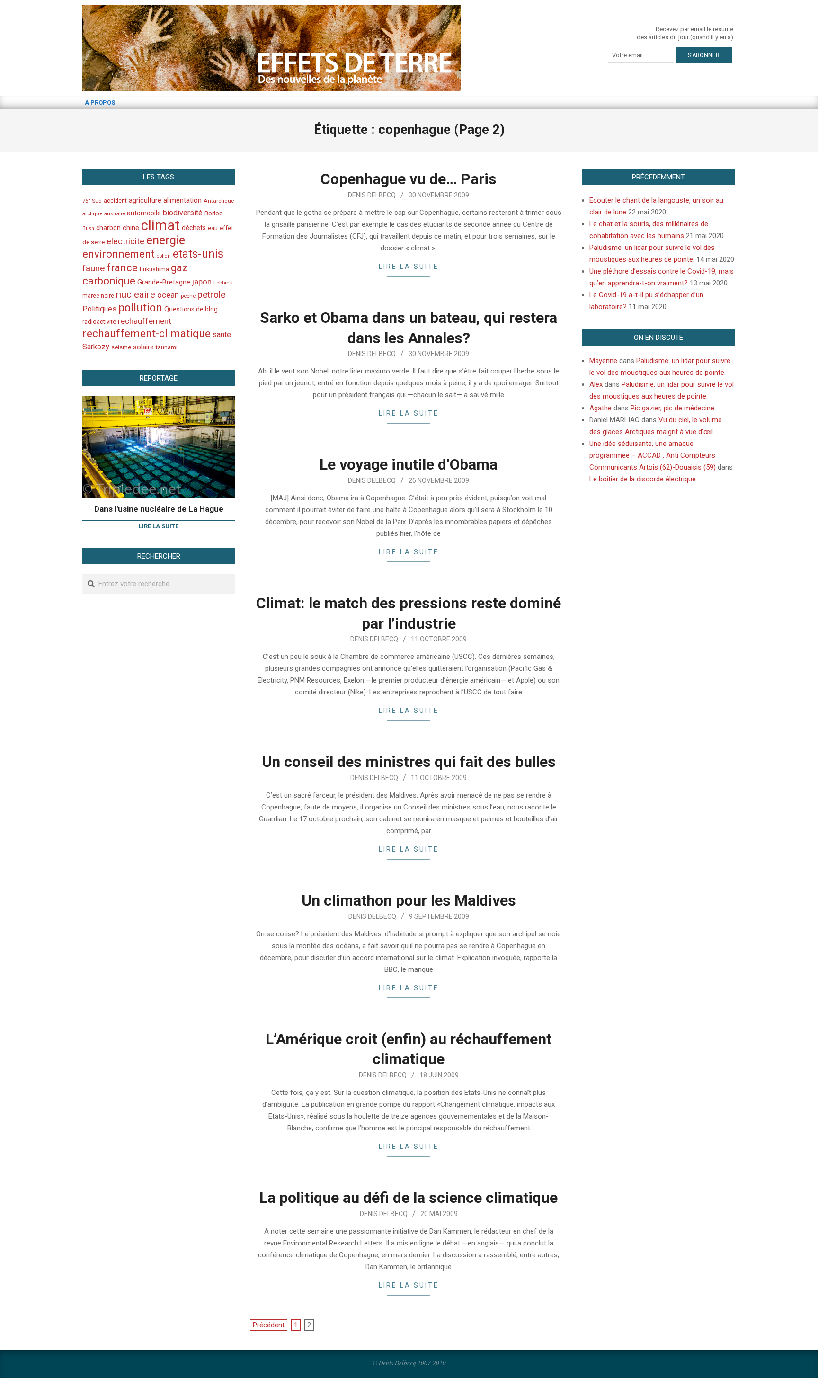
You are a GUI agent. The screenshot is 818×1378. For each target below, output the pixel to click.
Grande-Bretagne (163, 282)
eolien (164, 256)
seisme (121, 347)
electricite (125, 241)
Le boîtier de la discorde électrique (642, 479)
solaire (143, 347)
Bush (88, 228)
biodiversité (183, 212)
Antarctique (219, 200)
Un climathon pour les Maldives (409, 900)
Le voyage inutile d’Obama (409, 464)
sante (222, 334)
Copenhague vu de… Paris (408, 179)
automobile (144, 213)
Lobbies (222, 282)
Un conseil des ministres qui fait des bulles (409, 762)
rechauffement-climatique (146, 333)
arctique (92, 214)
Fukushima (154, 269)
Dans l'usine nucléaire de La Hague (158, 509)
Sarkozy (95, 346)
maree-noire (98, 296)
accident (115, 200)
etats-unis (198, 253)
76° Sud (92, 200)
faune (93, 268)
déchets (194, 227)
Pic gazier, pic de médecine (672, 408)
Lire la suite (409, 266)
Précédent (269, 1325)
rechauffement (144, 321)
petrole (211, 294)
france (122, 267)
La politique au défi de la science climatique (408, 1198)
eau (213, 227)
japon (202, 281)
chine (131, 227)
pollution (140, 308)
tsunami (167, 347)
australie (114, 214)
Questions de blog (191, 309)
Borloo (213, 213)
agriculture (145, 200)
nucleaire (135, 294)
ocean (168, 295)
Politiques (99, 308)
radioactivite (99, 321)
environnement (118, 254)
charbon (108, 227)
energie (165, 240)
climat (160, 225)
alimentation (182, 200)
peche (188, 296)
